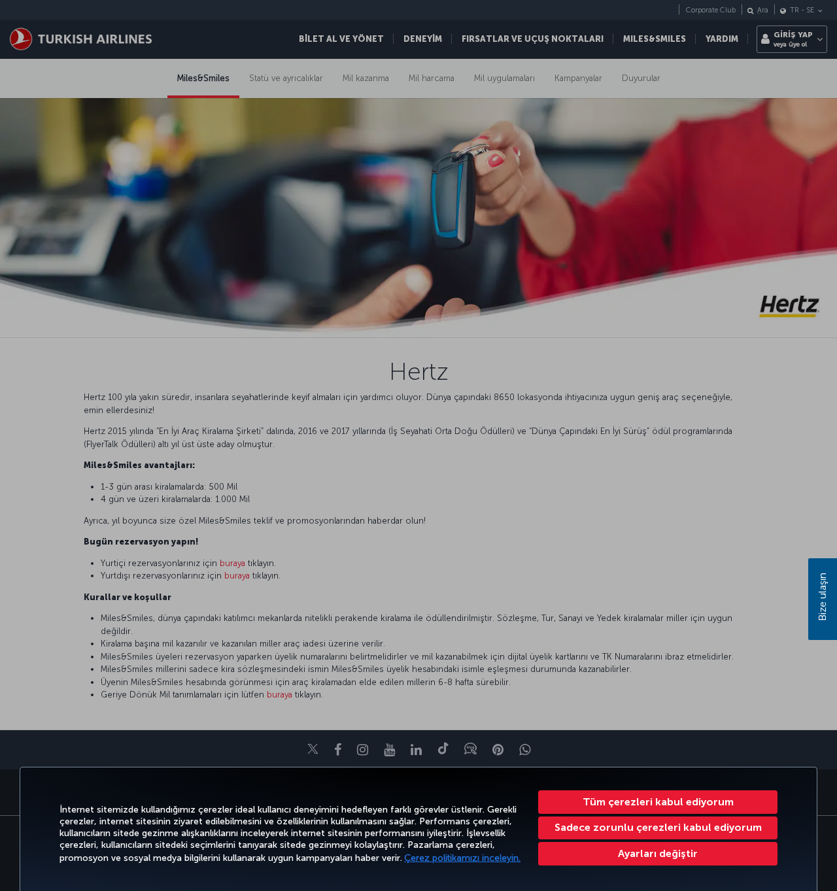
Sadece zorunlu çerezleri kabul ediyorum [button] (658, 827)
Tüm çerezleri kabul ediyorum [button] (658, 802)
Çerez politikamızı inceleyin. (462, 858)
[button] (657, 854)
